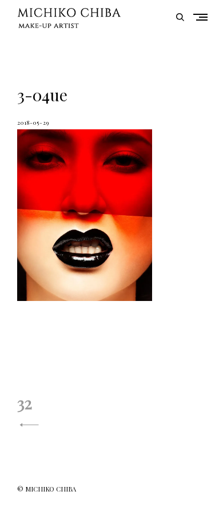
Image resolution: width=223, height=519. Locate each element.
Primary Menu (203, 17)
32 (24, 402)
